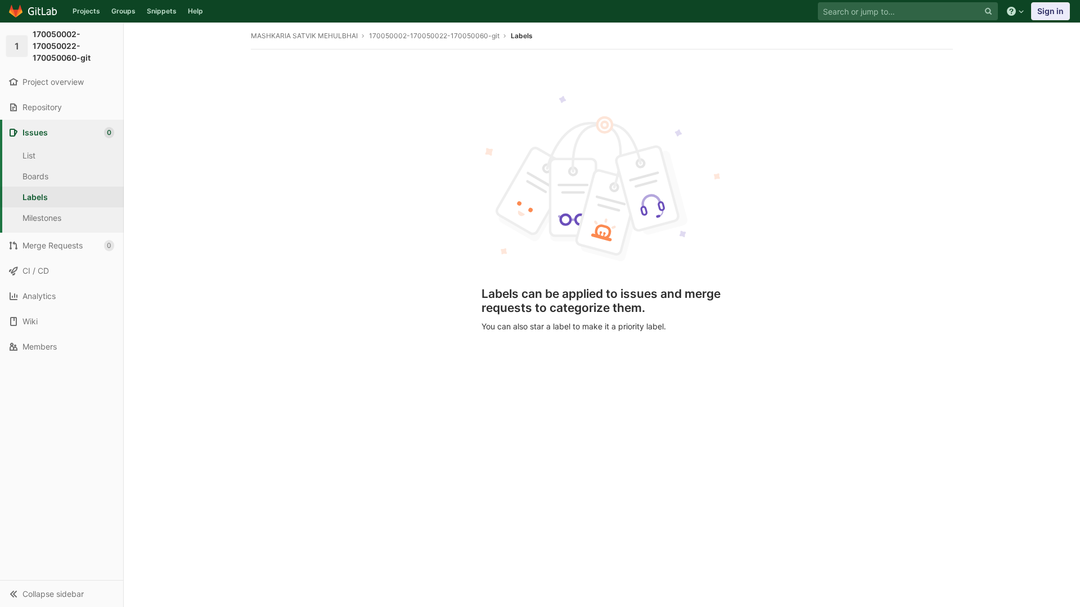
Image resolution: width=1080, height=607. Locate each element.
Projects (86, 11)
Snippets (162, 11)
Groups (123, 11)
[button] (61, 593)
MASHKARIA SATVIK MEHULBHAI (304, 35)
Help (195, 11)
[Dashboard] (33, 11)
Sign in (1050, 11)
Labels (522, 35)
